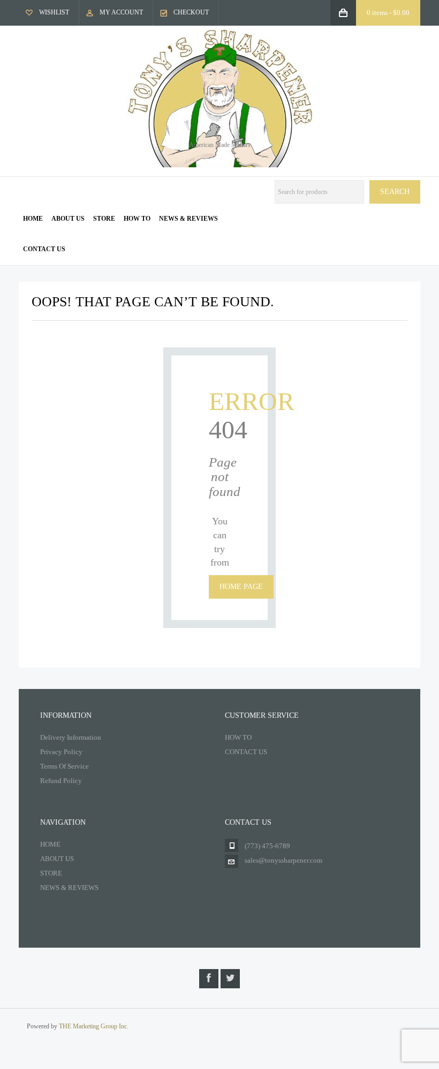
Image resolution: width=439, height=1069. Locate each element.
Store (104, 218)
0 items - (388, 13)
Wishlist (54, 12)
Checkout (191, 12)
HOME (50, 844)
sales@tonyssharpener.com (283, 860)
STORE (51, 873)
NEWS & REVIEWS (69, 888)
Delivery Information (70, 737)
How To (137, 218)
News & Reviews (188, 218)
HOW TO (238, 737)
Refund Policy (61, 781)
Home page (241, 587)
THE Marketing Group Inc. (93, 1026)
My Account (121, 12)
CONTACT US (246, 752)
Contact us (44, 249)
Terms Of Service (64, 766)
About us (68, 218)
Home (33, 218)
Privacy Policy (61, 752)
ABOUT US (57, 859)
